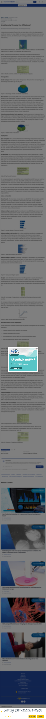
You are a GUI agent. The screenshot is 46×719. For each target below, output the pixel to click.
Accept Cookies (32, 716)
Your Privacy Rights (8, 716)
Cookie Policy (17, 714)
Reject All (40, 716)
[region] (23, 713)
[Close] (44, 709)
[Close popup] (37, 348)
